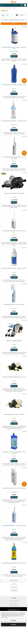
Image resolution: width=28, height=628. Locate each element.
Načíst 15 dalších (14, 580)
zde (6, 617)
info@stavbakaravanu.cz (15, 600)
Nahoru (14, 590)
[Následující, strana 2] (14, 584)
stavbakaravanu (15, 605)
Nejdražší (16, 20)
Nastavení (13, 620)
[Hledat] (1, 5)
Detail (14, 202)
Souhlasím (13, 624)
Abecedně (22, 20)
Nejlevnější (11, 20)
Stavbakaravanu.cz (15, 604)
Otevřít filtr (14, 23)
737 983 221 (15, 602)
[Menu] (25, 5)
